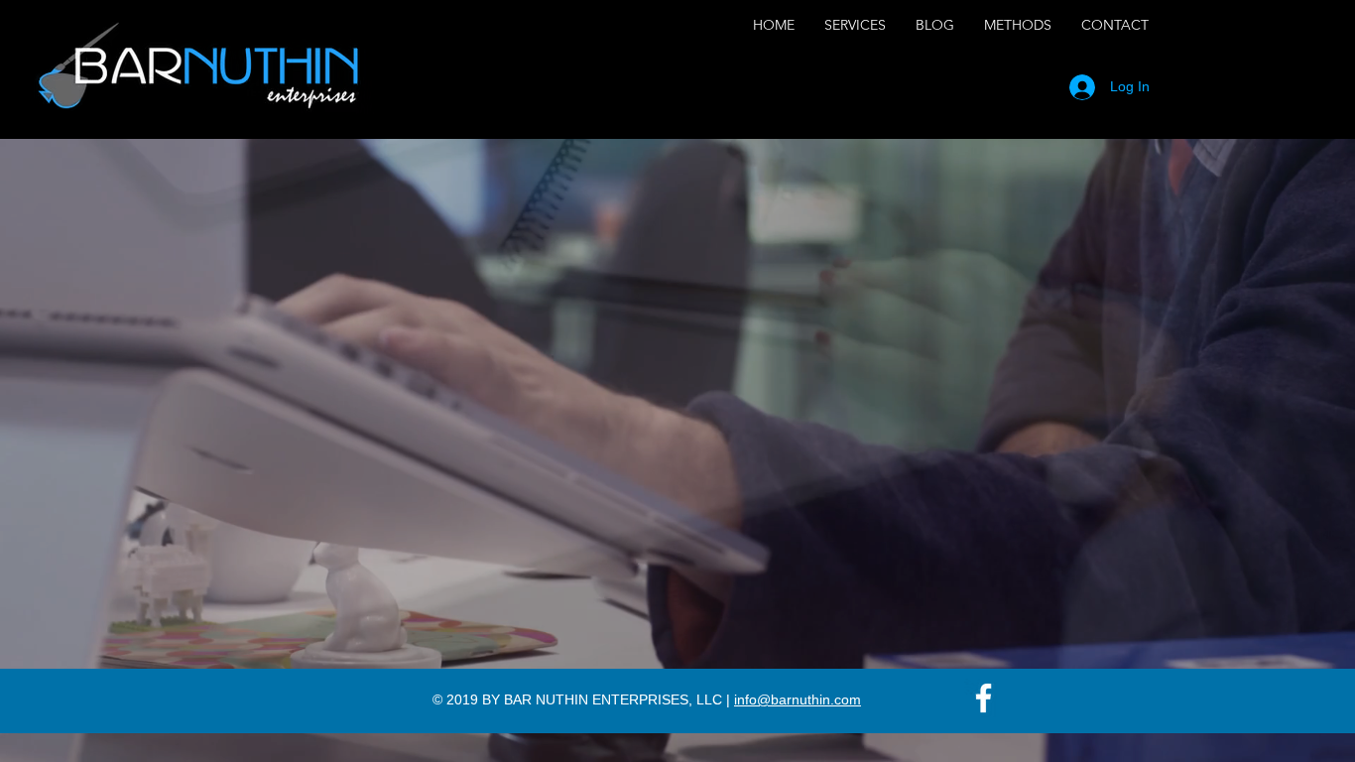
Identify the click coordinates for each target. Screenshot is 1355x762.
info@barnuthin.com (797, 699)
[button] (855, 25)
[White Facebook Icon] (983, 698)
